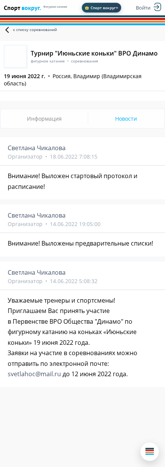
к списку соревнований (35, 29)
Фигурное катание (55, 6)
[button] (149, 451)
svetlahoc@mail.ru (34, 374)
